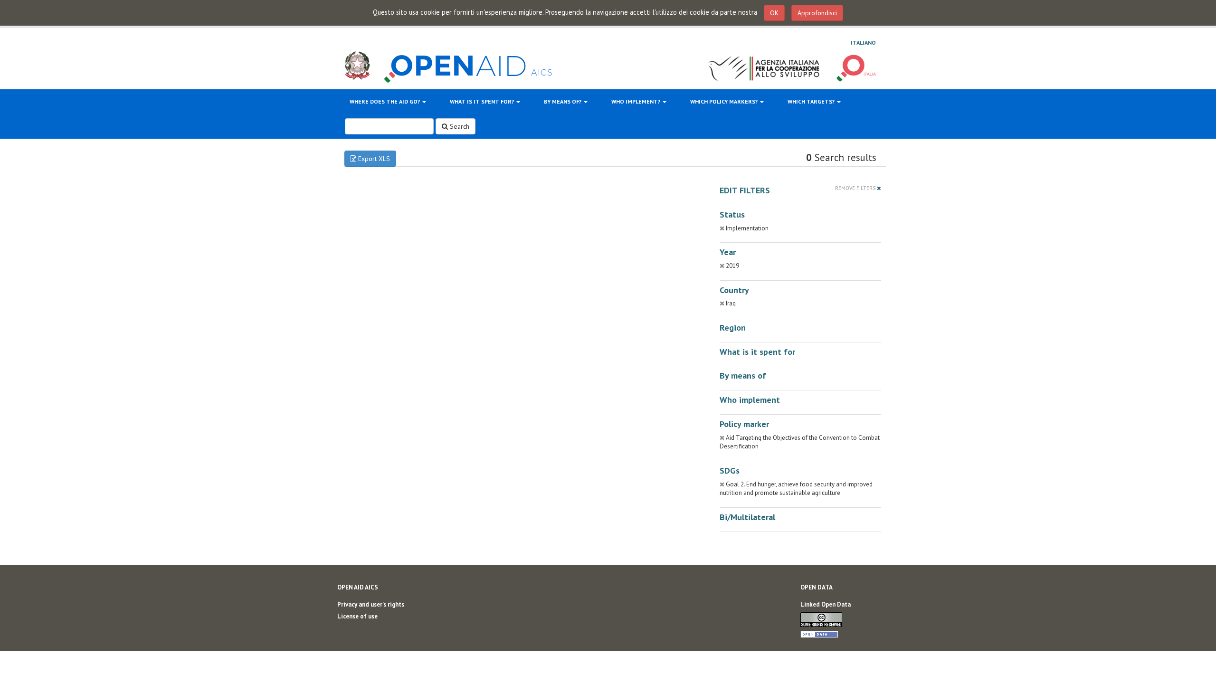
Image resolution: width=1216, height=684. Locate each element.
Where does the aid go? (385, 101)
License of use (357, 616)
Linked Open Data (825, 604)
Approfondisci (817, 13)
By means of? (563, 101)
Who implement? (636, 101)
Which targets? (812, 101)
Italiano (863, 42)
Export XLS (373, 158)
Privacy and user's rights (370, 604)
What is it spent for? (482, 101)
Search (458, 126)
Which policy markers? (724, 101)
